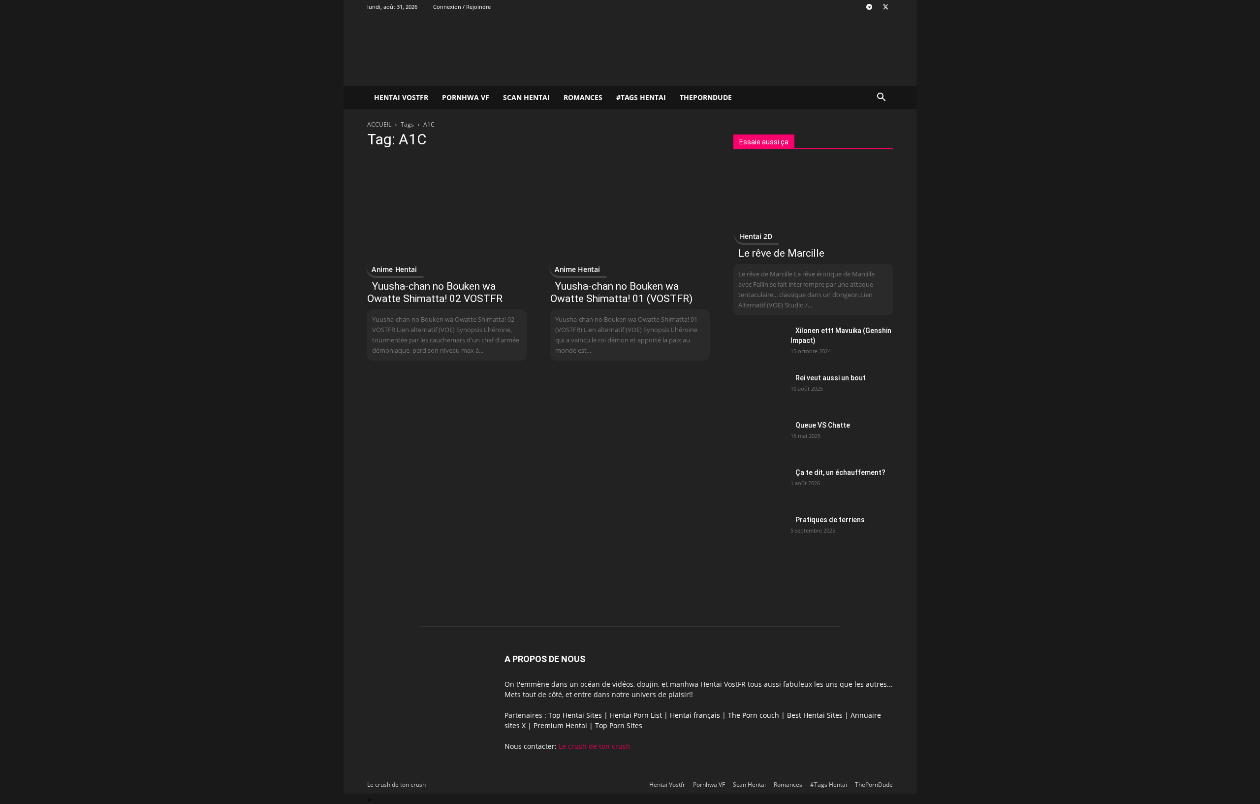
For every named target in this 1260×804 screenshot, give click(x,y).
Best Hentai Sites (815, 715)
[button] (881, 98)
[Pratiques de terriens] (758, 532)
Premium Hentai (560, 725)
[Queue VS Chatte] (758, 437)
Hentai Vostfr (401, 97)
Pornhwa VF (465, 97)
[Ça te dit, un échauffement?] (758, 485)
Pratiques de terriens (830, 520)
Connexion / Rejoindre (462, 6)
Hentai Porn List (636, 715)
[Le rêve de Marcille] (813, 201)
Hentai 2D (756, 236)
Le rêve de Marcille (781, 253)
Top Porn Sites (618, 725)
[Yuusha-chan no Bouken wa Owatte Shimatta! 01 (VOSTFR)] (630, 216)
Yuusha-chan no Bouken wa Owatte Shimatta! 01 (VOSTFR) (621, 292)
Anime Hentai (394, 269)
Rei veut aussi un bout (830, 378)
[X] (885, 7)
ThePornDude (706, 97)
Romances (583, 97)
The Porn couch (753, 715)
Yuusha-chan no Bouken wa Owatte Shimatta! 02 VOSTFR (435, 292)
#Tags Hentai (641, 97)
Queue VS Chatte (822, 425)
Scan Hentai (526, 97)
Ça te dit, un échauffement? (840, 472)
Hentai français (695, 715)
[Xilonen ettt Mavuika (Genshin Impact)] (758, 343)
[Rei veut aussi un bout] (758, 390)
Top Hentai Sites (575, 715)
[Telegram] (869, 7)
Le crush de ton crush (594, 746)
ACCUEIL (379, 124)
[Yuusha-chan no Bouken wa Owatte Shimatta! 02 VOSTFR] (447, 216)
